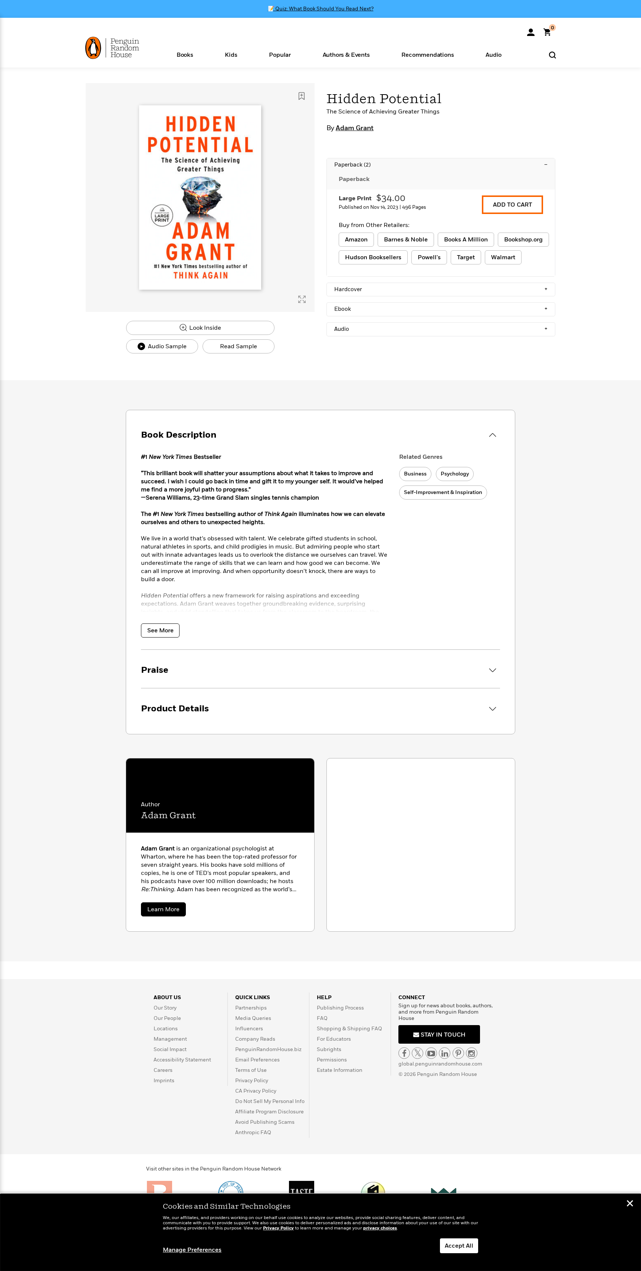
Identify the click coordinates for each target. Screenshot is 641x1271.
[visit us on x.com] (417, 1053)
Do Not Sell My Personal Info (270, 1101)
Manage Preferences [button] (192, 1250)
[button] (185, 54)
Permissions (332, 1059)
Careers (163, 1070)
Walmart (503, 257)
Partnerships (251, 1007)
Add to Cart (512, 205)
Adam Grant (355, 128)
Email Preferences (257, 1059)
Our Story (165, 1007)
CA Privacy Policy (255, 1090)
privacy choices (380, 1228)
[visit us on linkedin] (444, 1053)
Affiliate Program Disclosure (269, 1111)
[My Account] (531, 29)
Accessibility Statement (182, 1059)
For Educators (334, 1039)
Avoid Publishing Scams (265, 1122)
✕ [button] (629, 1204)
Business (415, 473)
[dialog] (320, 1232)
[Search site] (552, 54)
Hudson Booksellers (373, 257)
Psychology (455, 473)
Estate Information (339, 1070)
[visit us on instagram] (471, 1053)
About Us (167, 997)
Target (466, 257)
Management (170, 1039)
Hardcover (441, 289)
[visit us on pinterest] (458, 1053)
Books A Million (466, 240)
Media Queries (253, 1018)
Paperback (441, 165)
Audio (441, 329)
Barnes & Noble (406, 240)
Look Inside (204, 328)
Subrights (329, 1049)
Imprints (164, 1080)
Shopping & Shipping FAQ (349, 1028)
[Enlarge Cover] (302, 299)
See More (160, 630)
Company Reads (255, 1039)
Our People (167, 1018)
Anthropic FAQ (253, 1132)
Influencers (249, 1028)
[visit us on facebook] (404, 1053)
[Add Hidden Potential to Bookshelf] (302, 96)
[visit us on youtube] (431, 1053)
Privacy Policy (251, 1080)
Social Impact (170, 1049)
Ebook (441, 309)
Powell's (429, 257)
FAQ (322, 1018)
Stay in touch (442, 1035)
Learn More (166, 910)
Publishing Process (340, 1007)
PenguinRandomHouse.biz (268, 1049)
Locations (166, 1028)
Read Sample (238, 346)
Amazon (356, 240)
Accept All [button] (459, 1246)
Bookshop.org (523, 240)
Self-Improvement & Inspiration (443, 492)
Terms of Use (251, 1070)
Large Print (355, 198)
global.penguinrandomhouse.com (440, 1063)
